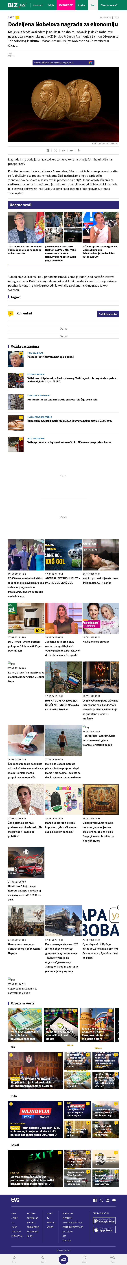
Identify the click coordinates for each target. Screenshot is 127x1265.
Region (98, 1106)
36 (21, 375)
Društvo (15, 1173)
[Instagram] (107, 1200)
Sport (14, 1218)
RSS (64, 1236)
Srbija (70, 1045)
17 (21, 353)
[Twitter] (101, 1200)
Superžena (32, 1218)
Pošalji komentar (108, 314)
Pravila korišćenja (72, 1222)
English (51, 1222)
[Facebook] (94, 1200)
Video (50, 1213)
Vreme (50, 1227)
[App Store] (104, 1230)
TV (48, 1218)
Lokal (30, 1236)
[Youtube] (114, 1200)
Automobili (32, 1231)
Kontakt (67, 1240)
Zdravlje (16, 1231)
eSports (31, 1222)
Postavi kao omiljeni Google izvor (53, 62)
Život (14, 1227)
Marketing (68, 1213)
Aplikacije (68, 1231)
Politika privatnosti (73, 1227)
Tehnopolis (33, 1227)
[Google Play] (104, 1221)
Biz (13, 1222)
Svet (11, 17)
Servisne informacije (73, 1153)
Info (13, 1213)
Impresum (67, 1218)
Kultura (31, 1213)
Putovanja (17, 1236)
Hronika (71, 1168)
